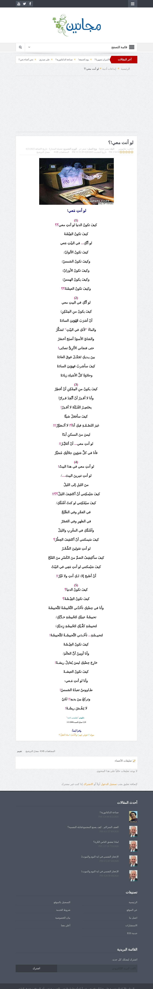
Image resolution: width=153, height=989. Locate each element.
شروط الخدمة (63, 909)
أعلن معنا (65, 925)
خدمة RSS (132, 933)
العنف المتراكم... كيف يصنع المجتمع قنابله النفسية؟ (93, 827)
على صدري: (62, 59)
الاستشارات (131, 925)
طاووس (122, 149)
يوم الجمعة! (101, 59)
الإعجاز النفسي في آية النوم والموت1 (100, 871)
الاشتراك (88, 784)
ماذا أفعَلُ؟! (64, 735)
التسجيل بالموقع (62, 902)
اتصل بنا (133, 917)
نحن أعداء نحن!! (44, 59)
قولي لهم (83, 735)
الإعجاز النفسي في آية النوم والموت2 (100, 856)
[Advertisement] (76, 106)
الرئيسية (133, 902)
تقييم (19, 751)
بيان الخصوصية (62, 917)
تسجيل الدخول (109, 784)
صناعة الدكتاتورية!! (82, 59)
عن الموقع (132, 909)
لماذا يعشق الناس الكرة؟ (106, 841)
